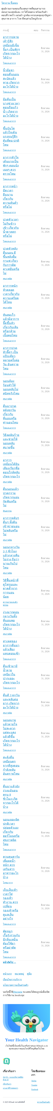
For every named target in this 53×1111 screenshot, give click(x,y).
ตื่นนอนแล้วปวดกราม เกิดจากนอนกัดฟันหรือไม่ (11, 497)
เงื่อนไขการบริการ (12, 979)
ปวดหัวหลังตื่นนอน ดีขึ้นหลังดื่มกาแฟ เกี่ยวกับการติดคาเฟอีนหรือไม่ (11, 261)
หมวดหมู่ (19, 973)
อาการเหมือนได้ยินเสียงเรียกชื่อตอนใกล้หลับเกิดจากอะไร (11, 468)
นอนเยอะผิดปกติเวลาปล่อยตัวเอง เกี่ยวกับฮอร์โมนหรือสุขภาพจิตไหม (11, 832)
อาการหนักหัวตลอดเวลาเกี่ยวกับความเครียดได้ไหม (11, 294)
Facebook (34, 1089)
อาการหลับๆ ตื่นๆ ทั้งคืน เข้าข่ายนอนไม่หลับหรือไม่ (11, 526)
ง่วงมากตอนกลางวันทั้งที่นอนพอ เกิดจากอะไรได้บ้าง (11, 620)
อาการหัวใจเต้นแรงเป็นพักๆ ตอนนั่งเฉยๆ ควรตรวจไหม (11, 165)
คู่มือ (29, 973)
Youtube (34, 1085)
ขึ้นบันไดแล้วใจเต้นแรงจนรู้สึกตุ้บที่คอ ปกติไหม (11, 136)
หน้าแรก (7, 973)
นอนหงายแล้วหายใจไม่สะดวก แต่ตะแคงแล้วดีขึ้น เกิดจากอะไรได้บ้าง (11, 732)
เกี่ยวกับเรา (7, 1084)
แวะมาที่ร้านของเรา (10, 1088)
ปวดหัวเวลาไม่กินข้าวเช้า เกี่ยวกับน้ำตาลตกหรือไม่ (11, 227)
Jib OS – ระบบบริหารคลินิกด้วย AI (13, 1078)
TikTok (33, 1081)
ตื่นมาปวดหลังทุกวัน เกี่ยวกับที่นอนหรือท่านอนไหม (10, 414)
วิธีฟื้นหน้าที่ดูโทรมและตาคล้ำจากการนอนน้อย (10, 588)
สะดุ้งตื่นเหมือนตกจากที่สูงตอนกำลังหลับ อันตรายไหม (11, 765)
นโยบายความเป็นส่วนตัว (15, 985)
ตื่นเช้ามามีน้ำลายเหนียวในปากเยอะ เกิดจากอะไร (11, 674)
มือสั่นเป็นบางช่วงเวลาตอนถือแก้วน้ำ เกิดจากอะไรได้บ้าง (11, 107)
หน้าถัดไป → (9, 962)
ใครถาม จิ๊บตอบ (9, 3)
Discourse (17, 992)
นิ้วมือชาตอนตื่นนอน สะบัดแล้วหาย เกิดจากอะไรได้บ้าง (11, 78)
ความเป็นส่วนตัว (43, 1102)
